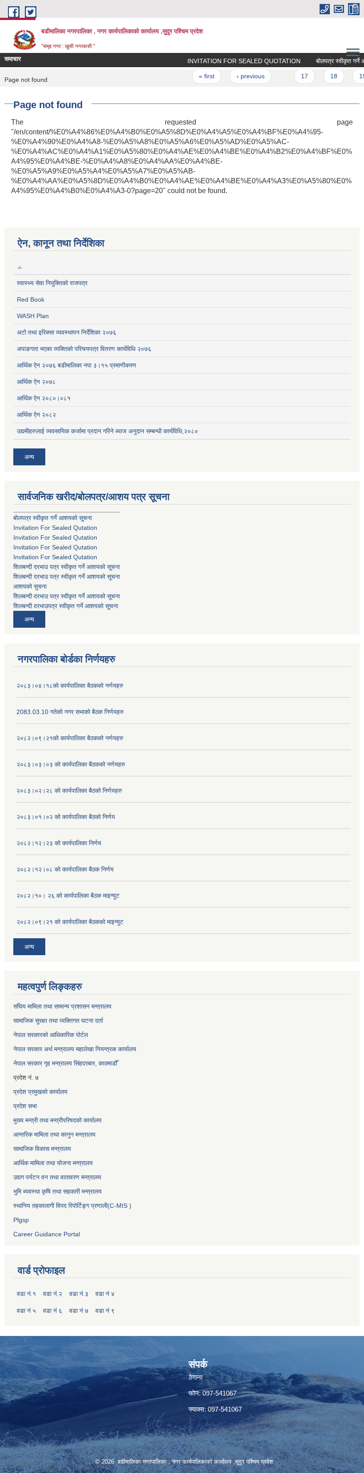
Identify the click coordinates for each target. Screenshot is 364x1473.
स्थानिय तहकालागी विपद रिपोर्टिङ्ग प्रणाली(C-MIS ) (72, 1205)
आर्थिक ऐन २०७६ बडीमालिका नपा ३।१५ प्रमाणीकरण (76, 365)
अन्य (29, 456)
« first (195, 76)
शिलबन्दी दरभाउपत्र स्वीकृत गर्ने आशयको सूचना (65, 605)
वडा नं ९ (105, 1310)
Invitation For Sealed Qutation (55, 527)
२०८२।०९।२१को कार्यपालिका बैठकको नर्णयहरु (69, 738)
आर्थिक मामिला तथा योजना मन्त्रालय (53, 1162)
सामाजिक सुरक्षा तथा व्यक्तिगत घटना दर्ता (58, 1020)
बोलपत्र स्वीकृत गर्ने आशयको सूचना (52, 517)
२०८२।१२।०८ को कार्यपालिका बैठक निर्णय (65, 869)
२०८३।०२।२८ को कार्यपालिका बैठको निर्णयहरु (69, 790)
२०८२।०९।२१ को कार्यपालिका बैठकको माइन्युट (69, 921)
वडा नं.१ (26, 1293)
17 (293, 76)
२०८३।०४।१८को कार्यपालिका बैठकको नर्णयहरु (69, 685)
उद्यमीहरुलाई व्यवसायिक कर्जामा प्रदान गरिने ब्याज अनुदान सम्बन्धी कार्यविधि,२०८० (107, 431)
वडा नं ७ (78, 1310)
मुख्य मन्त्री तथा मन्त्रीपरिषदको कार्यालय (57, 1120)
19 (351, 76)
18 (322, 76)
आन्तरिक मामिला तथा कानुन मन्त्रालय (54, 1134)
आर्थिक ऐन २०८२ (36, 414)
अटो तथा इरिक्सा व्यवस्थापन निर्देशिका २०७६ (66, 332)
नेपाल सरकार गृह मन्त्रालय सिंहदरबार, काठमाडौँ (65, 1063)
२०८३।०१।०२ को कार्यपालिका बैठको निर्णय (65, 816)
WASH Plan (33, 315)
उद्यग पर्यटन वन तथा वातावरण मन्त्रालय (57, 1177)
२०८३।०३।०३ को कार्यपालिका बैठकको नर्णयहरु (70, 764)
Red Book (30, 299)
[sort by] (20, 266)
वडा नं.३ (78, 1293)
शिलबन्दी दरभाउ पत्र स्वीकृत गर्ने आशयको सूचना (66, 566)
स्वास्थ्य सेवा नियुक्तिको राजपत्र (52, 283)
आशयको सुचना (30, 586)
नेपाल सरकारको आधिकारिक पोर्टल (50, 1034)
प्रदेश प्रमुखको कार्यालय (40, 1091)
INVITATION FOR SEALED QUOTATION (232, 61)
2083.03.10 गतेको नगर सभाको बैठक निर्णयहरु (70, 711)
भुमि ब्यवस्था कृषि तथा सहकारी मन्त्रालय (57, 1191)
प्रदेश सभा (25, 1106)
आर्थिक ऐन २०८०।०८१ (44, 398)
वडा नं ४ (105, 1293)
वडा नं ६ (52, 1310)
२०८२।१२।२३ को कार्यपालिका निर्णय (58, 843)
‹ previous (239, 76)
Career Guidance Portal (46, 1234)
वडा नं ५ (26, 1310)
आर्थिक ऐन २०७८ (36, 381)
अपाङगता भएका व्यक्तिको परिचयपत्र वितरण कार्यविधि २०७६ (84, 348)
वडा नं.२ (52, 1293)
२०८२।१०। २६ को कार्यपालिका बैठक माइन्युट (67, 895)
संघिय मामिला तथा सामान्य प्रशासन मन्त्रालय (62, 1006)
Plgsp (21, 1219)
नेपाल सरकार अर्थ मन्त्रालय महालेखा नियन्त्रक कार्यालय (74, 1049)
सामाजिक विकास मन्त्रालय (42, 1148)
